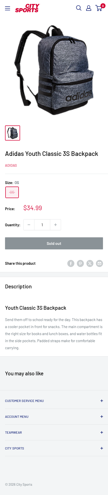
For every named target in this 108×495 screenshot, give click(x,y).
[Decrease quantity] (29, 224)
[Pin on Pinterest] (80, 263)
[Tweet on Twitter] (89, 263)
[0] (99, 8)
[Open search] (79, 8)
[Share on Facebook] (70, 263)
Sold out (54, 243)
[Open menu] (7, 8)
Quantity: (12, 224)
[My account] (88, 8)
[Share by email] (99, 263)
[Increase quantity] (55, 224)
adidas (11, 165)
